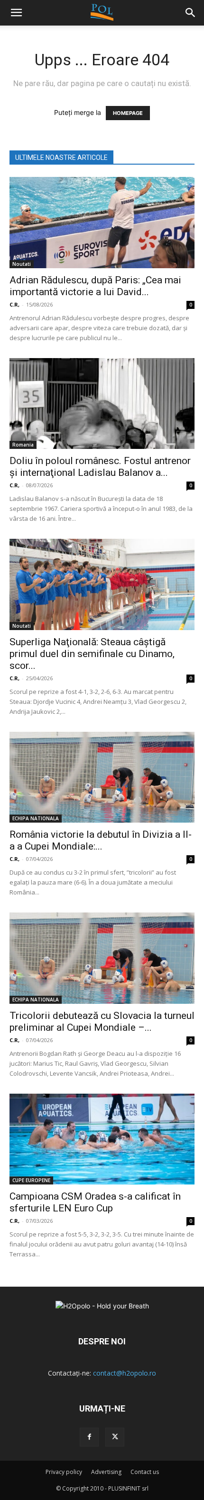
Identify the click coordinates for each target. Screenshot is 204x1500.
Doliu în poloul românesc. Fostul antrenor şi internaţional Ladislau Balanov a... (100, 466)
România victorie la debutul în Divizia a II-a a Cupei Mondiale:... (100, 840)
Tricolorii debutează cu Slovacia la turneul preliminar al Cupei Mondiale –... (102, 1021)
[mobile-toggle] (16, 13)
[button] (190, 13)
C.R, (14, 304)
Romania (23, 444)
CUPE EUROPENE (31, 1180)
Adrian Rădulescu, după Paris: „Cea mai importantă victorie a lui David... (95, 286)
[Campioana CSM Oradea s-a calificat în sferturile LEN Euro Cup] (102, 1139)
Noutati (21, 264)
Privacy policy (64, 1472)
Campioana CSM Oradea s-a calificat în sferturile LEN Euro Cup (95, 1202)
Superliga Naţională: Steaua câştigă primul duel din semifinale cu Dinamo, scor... (92, 653)
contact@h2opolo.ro (124, 1372)
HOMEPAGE (128, 113)
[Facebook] (89, 1437)
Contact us (144, 1472)
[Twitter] (114, 1437)
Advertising (106, 1472)
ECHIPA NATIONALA (35, 818)
